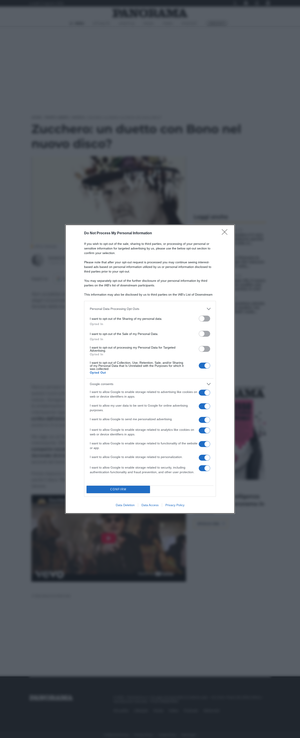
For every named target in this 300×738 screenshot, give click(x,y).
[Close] (226, 233)
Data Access (150, 505)
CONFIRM (118, 489)
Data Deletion (125, 505)
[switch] (204, 319)
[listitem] (150, 309)
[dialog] (150, 369)
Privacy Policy (174, 505)
